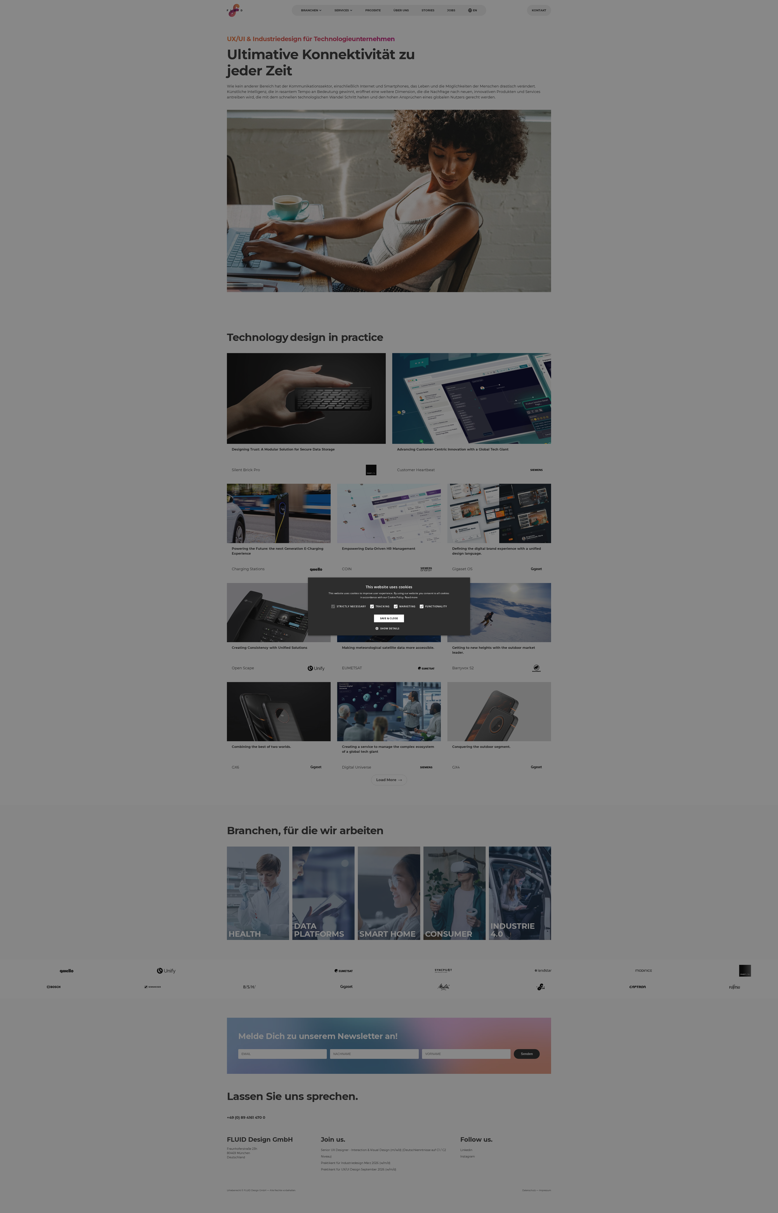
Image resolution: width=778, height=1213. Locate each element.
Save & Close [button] (389, 618)
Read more (411, 597)
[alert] (389, 606)
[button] (388, 628)
